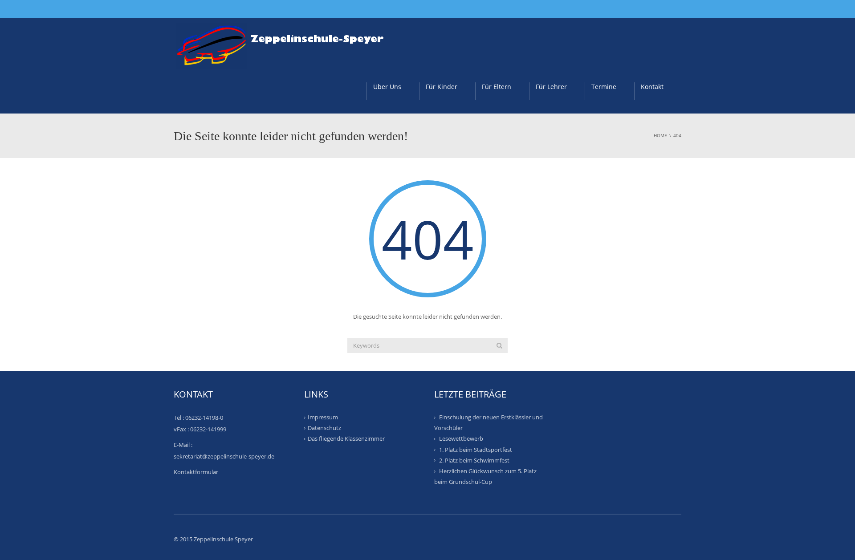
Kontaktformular (196, 472)
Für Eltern (496, 86)
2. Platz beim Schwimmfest (474, 460)
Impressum (323, 417)
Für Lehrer (551, 86)
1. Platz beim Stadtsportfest (475, 449)
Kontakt (652, 86)
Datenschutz (324, 428)
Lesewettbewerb (461, 438)
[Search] (499, 345)
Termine (603, 86)
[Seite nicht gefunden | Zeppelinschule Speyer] (284, 43)
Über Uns (387, 86)
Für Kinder (441, 86)
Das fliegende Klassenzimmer (346, 438)
